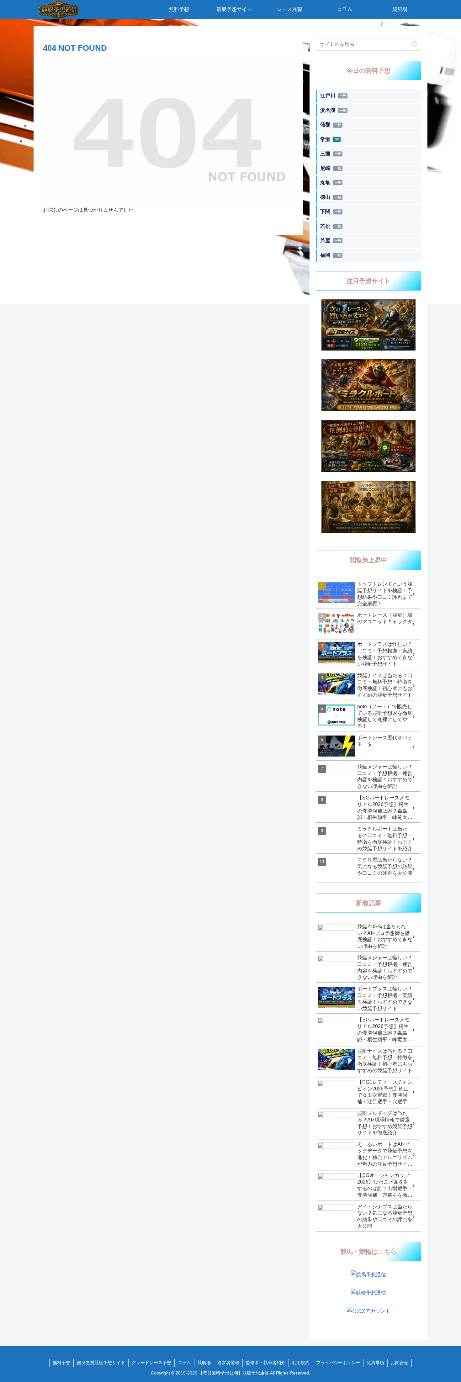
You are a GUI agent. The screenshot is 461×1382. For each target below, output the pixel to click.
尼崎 (330, 168)
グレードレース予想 (151, 1362)
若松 (330, 226)
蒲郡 (330, 124)
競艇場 (204, 1362)
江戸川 (333, 95)
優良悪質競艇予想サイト (101, 1362)
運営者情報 (228, 1362)
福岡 (330, 255)
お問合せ (399, 1362)
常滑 (329, 139)
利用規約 (301, 1362)
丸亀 (330, 182)
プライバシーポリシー (338, 1362)
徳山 (330, 197)
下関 (330, 211)
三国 (330, 153)
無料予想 (61, 1362)
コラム (184, 1362)
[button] (414, 44)
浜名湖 (333, 110)
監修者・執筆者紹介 (265, 1362)
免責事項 (375, 1362)
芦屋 (330, 240)
